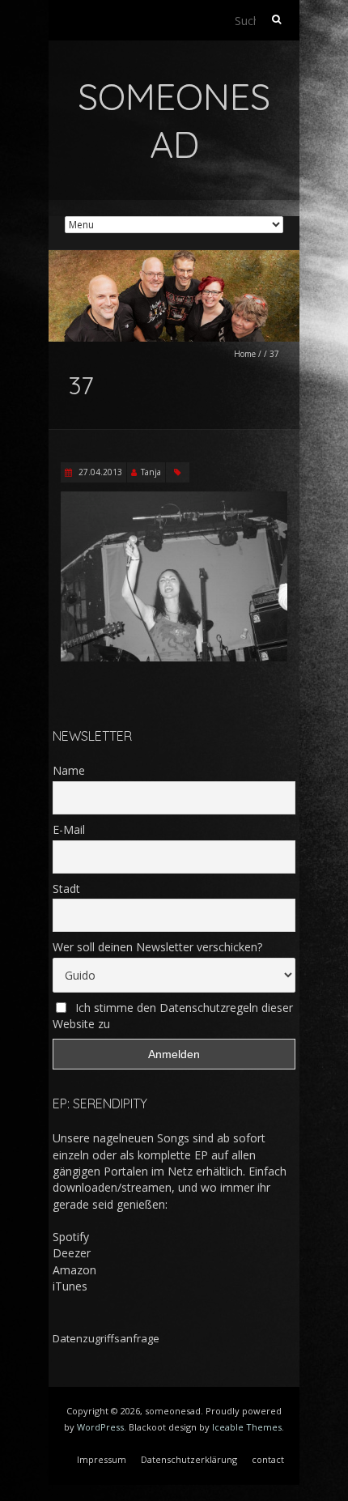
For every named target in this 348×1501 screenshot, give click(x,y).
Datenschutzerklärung (189, 1459)
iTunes (70, 1286)
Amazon (74, 1270)
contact (268, 1459)
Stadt (66, 888)
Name (69, 770)
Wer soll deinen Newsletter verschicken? (157, 947)
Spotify (71, 1236)
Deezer (72, 1253)
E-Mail (69, 829)
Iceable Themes (247, 1427)
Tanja (151, 472)
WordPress (100, 1427)
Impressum (101, 1459)
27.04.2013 (99, 472)
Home (245, 353)
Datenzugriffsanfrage (106, 1338)
